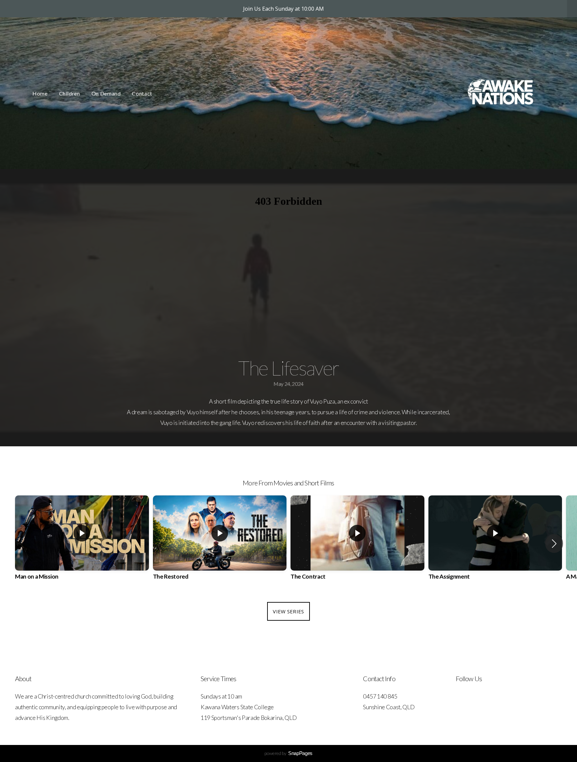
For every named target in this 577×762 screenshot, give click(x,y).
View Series (288, 611)
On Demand (106, 93)
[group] (82, 543)
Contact (142, 93)
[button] (554, 543)
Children (69, 93)
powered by (288, 753)
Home (40, 93)
